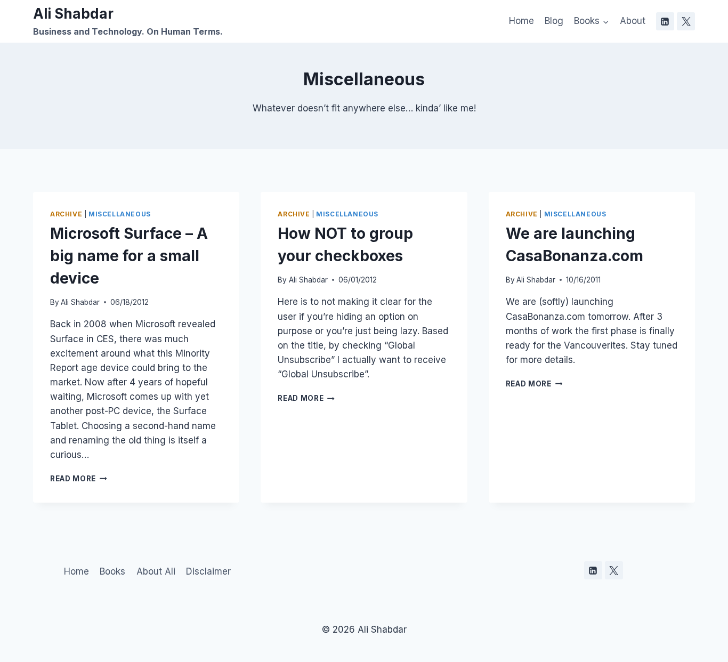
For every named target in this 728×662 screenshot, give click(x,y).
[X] (686, 21)
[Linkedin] (665, 21)
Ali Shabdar (80, 302)
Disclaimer (208, 571)
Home (521, 20)
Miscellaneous (119, 214)
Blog (554, 20)
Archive (66, 214)
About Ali (155, 571)
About (632, 20)
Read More (78, 478)
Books (112, 571)
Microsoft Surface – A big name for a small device (129, 255)
